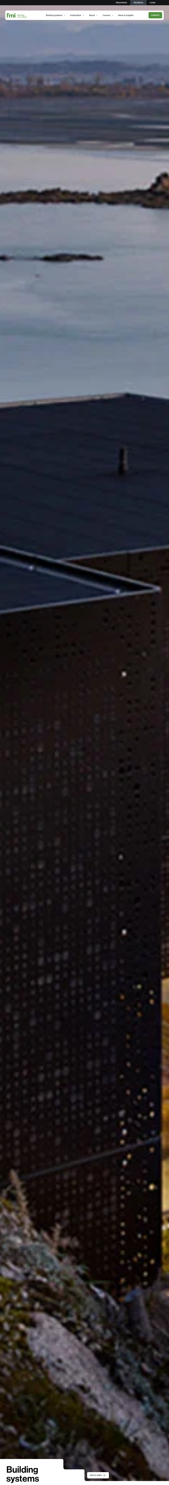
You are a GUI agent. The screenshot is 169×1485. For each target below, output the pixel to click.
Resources (121, 2)
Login (152, 2)
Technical (138, 2)
